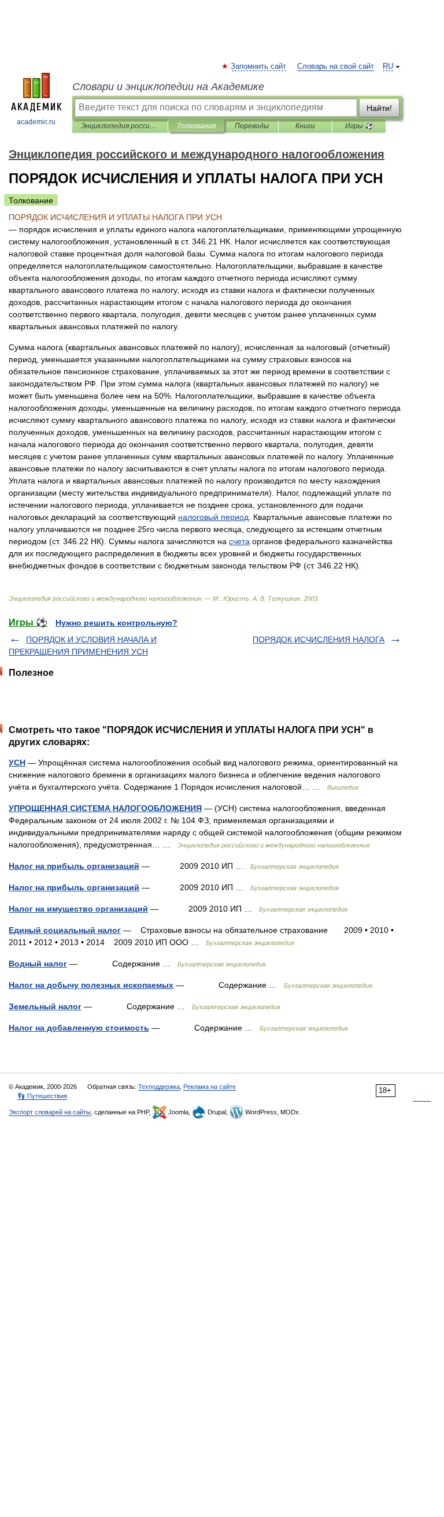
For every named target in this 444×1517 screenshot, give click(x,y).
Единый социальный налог (65, 930)
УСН (17, 762)
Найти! (379, 108)
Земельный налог (45, 1006)
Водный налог (38, 963)
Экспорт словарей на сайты (50, 1112)
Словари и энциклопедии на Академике (168, 86)
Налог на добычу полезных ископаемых (91, 985)
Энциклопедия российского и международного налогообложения (120, 126)
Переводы (252, 126)
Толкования (196, 126)
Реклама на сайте (209, 1086)
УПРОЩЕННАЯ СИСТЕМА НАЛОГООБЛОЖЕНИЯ (105, 808)
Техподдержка (159, 1086)
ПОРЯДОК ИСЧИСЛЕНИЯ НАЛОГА (318, 639)
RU (388, 66)
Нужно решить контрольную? (116, 622)
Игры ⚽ (359, 126)
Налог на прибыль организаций (74, 866)
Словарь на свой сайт (335, 66)
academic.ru (36, 122)
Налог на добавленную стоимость (79, 1027)
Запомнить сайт (259, 66)
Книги (305, 126)
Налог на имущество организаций (78, 908)
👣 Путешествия (42, 1095)
